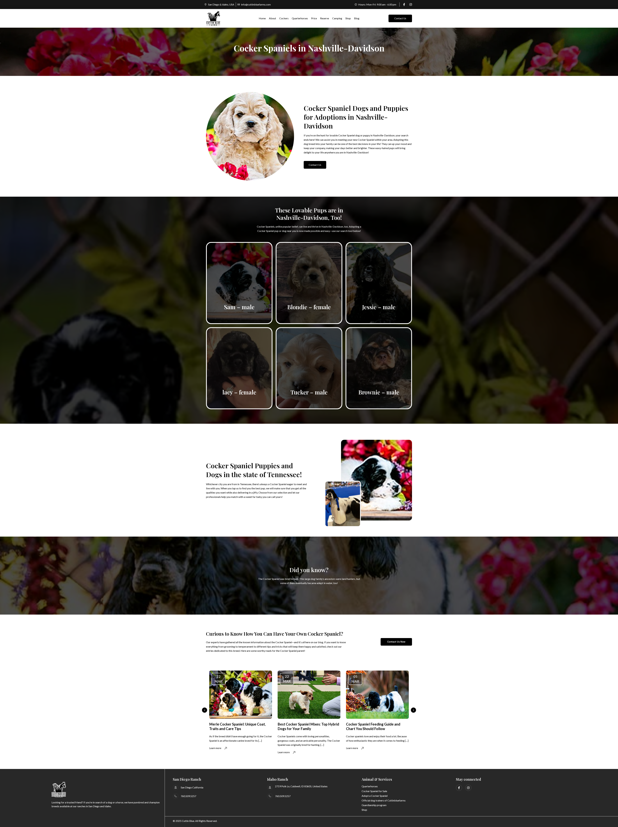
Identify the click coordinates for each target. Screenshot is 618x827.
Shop (348, 18)
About (272, 18)
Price (314, 18)
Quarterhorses (300, 18)
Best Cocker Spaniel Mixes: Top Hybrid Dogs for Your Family (240, 726)
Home (262, 18)
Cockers (284, 18)
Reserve (324, 18)
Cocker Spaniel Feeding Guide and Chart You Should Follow (305, 726)
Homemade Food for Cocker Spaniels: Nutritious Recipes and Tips (376, 726)
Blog (356, 18)
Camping (337, 18)
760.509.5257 (188, 796)
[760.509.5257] (175, 796)
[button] (204, 710)
